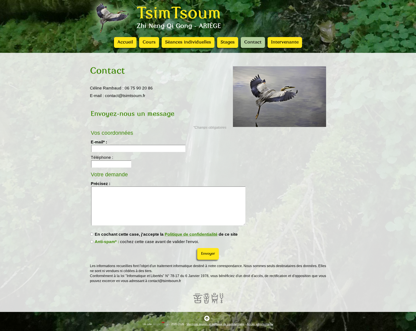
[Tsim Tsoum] (112, 35)
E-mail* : (99, 142)
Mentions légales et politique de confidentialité (215, 324)
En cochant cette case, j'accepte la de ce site (166, 234)
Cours (149, 42)
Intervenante (285, 42)
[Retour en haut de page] (208, 319)
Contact (253, 42)
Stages (228, 42)
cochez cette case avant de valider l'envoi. (147, 241)
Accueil (125, 42)
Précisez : (100, 183)
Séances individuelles (188, 42)
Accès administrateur (260, 324)
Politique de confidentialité (191, 234)
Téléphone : (102, 157)
